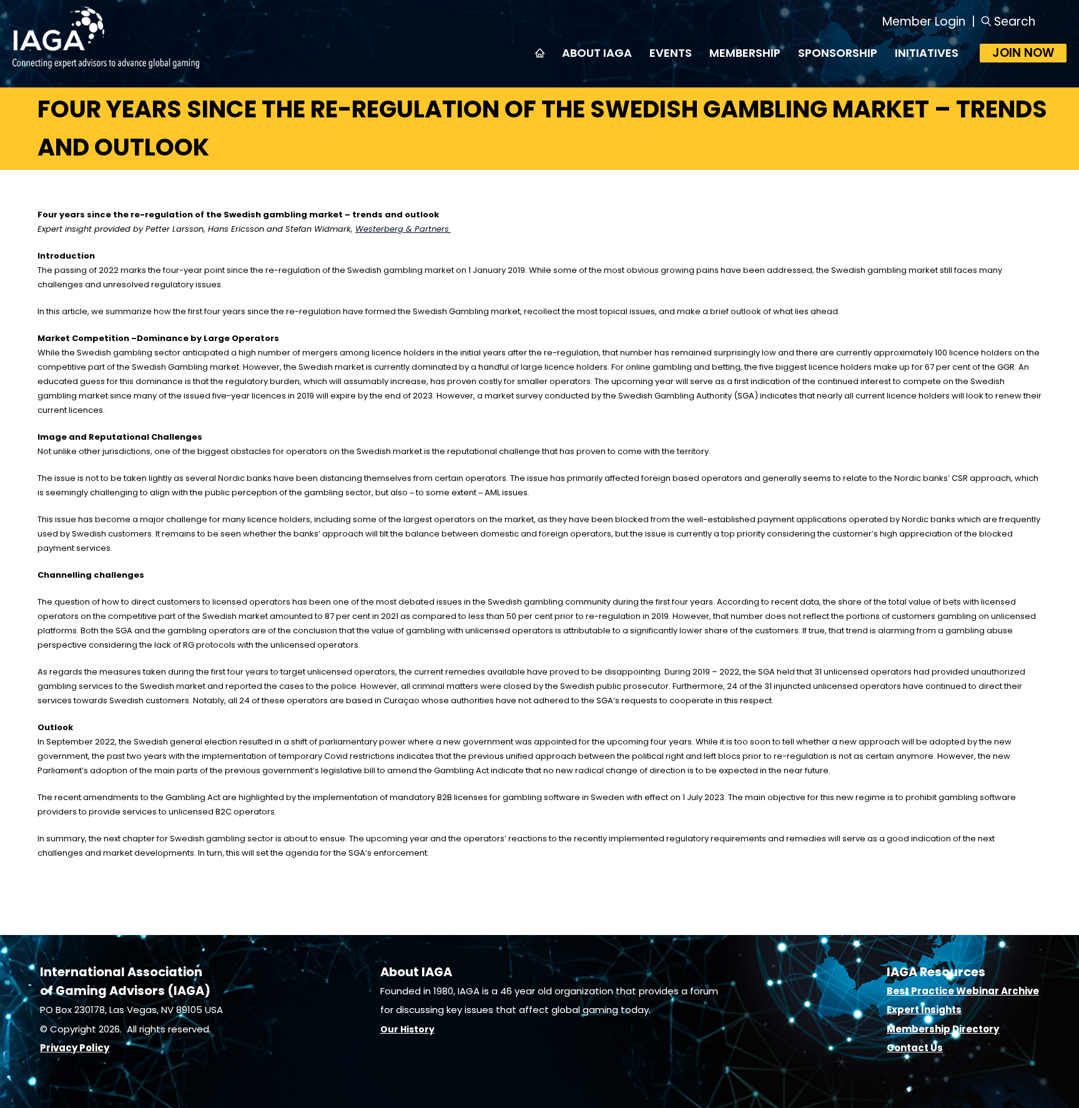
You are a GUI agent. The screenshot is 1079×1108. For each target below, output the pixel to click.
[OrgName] (105, 64)
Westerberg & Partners (402, 229)
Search (1014, 21)
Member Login (923, 21)
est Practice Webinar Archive (966, 990)
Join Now (1023, 52)
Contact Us (915, 1047)
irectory (979, 1029)
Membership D (923, 1029)
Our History (407, 1029)
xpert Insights (927, 1009)
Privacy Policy (74, 1047)
